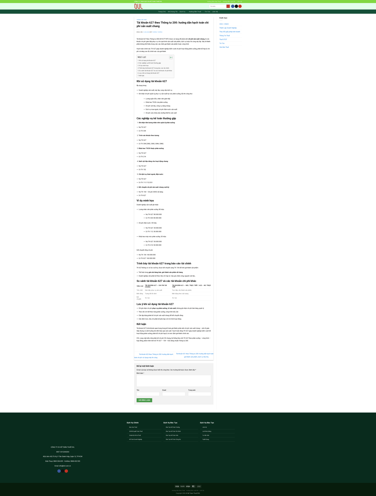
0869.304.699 (58, 461)
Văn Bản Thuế (224, 47)
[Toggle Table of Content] (170, 57)
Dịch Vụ (182, 12)
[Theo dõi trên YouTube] (240, 6)
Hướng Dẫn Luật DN (229, 1)
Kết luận (141, 76)
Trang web (191, 390)
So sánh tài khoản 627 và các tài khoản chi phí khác (155, 71)
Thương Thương (157, 32)
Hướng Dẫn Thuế (195, 12)
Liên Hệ (215, 12)
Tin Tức (207, 12)
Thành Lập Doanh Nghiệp (228, 28)
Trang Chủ (162, 12)
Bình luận (140, 373)
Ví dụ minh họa (143, 65)
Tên (138, 390)
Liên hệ (239, 1)
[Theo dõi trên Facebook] (232, 6)
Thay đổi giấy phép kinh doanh (229, 32)
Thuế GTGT (223, 39)
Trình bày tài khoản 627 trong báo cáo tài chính (154, 68)
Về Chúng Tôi (173, 12)
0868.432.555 (75, 461)
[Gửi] (228, 6)
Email (164, 390)
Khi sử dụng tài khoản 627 (147, 60)
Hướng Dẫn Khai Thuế (214, 1)
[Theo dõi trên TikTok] (236, 6)
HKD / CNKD (224, 24)
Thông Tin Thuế (141, 19)
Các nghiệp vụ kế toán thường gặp (150, 63)
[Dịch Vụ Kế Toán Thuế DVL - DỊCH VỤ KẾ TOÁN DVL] (138, 6)
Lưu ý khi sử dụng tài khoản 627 (149, 73)
